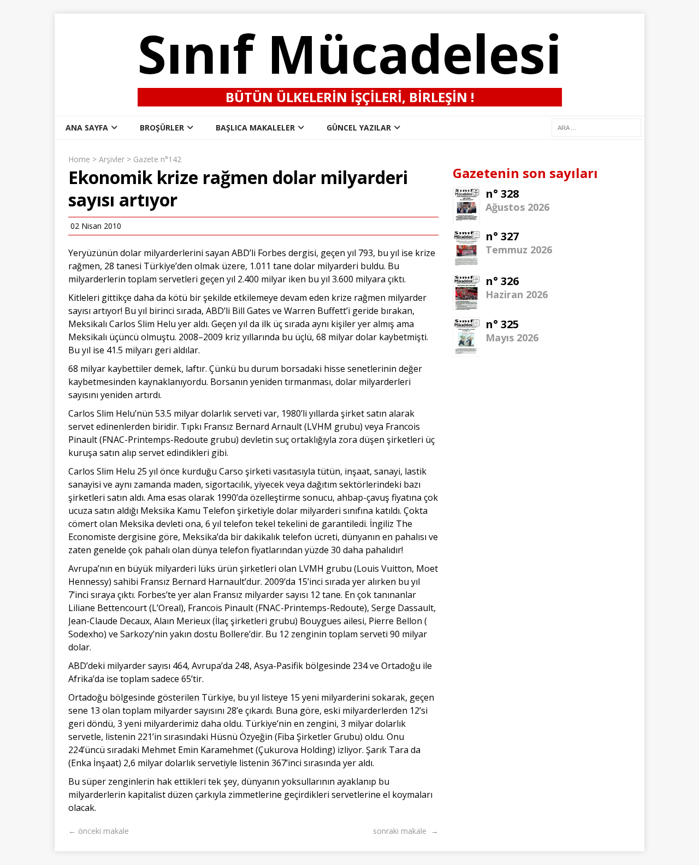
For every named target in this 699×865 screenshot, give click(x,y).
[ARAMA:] (596, 127)
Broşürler (162, 127)
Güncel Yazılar (359, 127)
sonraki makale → (406, 831)
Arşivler (112, 159)
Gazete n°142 (157, 159)
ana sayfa (87, 127)
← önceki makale (98, 831)
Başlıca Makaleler (255, 127)
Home (79, 159)
